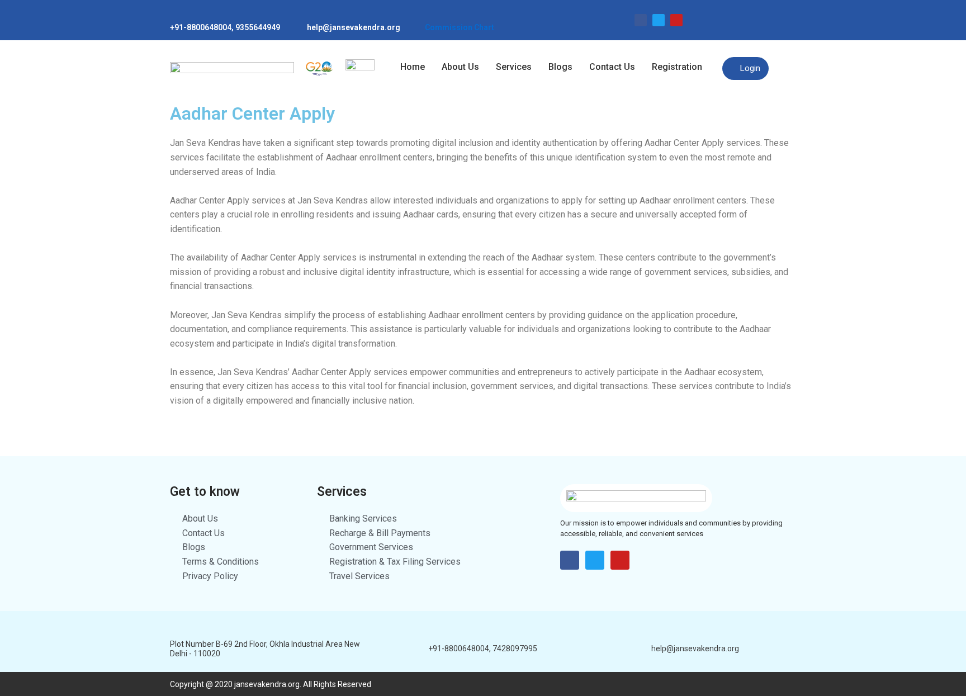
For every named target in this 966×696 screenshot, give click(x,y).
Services (514, 66)
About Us (460, 66)
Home (412, 66)
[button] (679, 67)
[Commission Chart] (430, 13)
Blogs (560, 66)
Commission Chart (459, 27)
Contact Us (612, 66)
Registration (677, 66)
